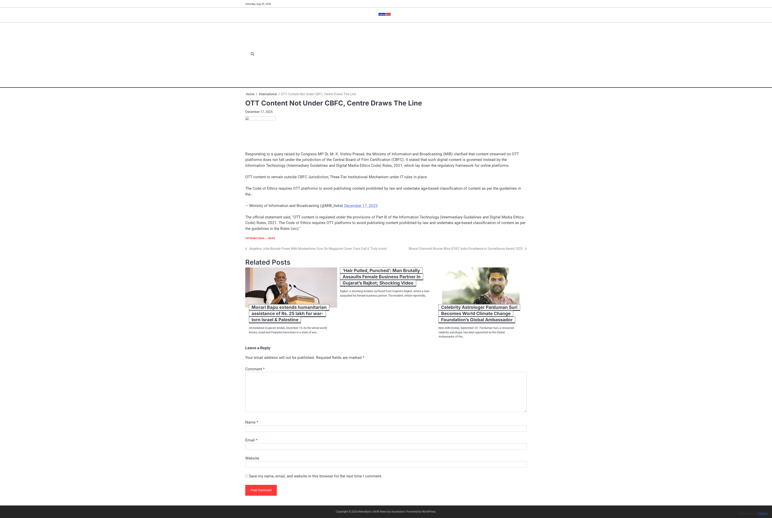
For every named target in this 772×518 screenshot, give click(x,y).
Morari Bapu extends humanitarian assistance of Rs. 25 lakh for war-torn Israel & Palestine (289, 313)
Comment (255, 369)
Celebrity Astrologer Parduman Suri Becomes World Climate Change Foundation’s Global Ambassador (479, 313)
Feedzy (763, 513)
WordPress (428, 511)
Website (252, 458)
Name (251, 422)
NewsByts (364, 511)
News (271, 238)
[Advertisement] (392, 54)
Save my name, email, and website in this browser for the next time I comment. (315, 476)
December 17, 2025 (361, 205)
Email (251, 440)
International (255, 238)
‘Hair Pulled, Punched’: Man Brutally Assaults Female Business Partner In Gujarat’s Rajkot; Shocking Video (382, 277)
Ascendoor (398, 511)
